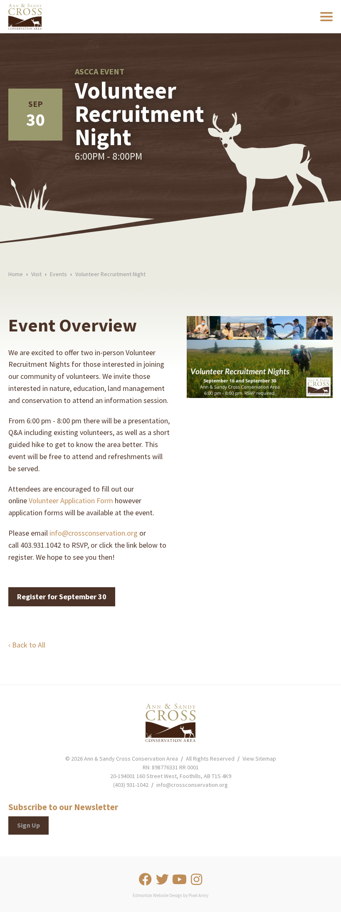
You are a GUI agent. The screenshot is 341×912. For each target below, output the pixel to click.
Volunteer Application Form (71, 500)
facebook (145, 879)
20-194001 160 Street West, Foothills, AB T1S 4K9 (170, 776)
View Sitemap (259, 758)
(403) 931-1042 (130, 784)
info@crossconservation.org (93, 533)
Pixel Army (198, 895)
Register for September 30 (61, 596)
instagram (196, 879)
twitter (162, 879)
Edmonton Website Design (157, 895)
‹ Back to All (26, 645)
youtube (179, 879)
